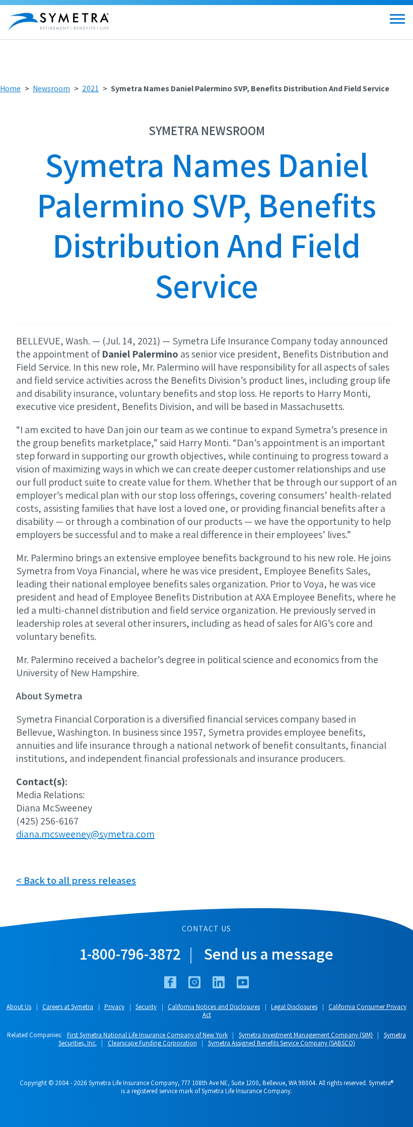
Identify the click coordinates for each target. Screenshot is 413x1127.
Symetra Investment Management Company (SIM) (306, 1035)
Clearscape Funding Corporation (152, 1043)
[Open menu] (397, 18)
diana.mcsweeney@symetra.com (85, 834)
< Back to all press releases (76, 880)
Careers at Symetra (67, 1006)
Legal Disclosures (294, 1006)
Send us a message (268, 953)
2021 (90, 88)
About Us (19, 1006)
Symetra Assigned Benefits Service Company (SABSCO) (281, 1043)
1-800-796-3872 (130, 953)
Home (10, 88)
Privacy (114, 1006)
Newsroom (51, 88)
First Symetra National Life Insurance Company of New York (147, 1035)
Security (146, 1006)
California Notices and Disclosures (214, 1006)
